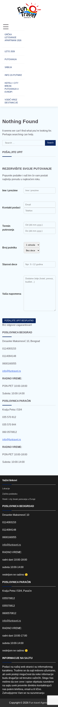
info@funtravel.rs (11, 371)
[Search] (30, 65)
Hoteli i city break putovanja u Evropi (12, 87)
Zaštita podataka (9, 494)
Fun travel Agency (39, 702)
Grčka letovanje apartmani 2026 (13, 37)
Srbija (8, 67)
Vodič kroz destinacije (11, 101)
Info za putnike (13, 75)
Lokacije (6, 488)
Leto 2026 (10, 51)
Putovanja (11, 59)
